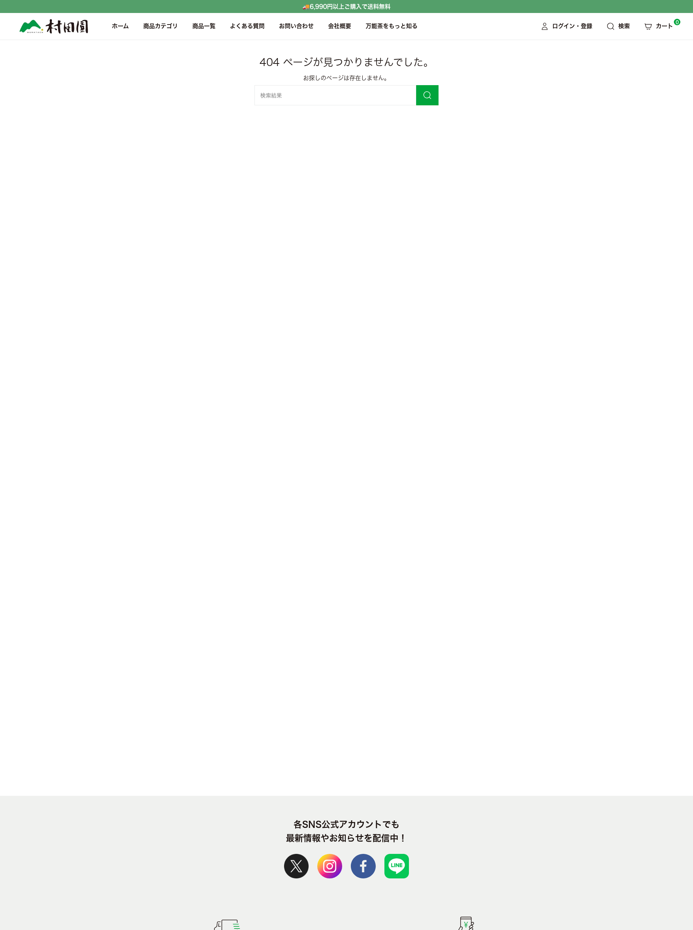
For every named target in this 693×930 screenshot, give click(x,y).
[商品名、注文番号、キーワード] (427, 95)
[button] (160, 26)
